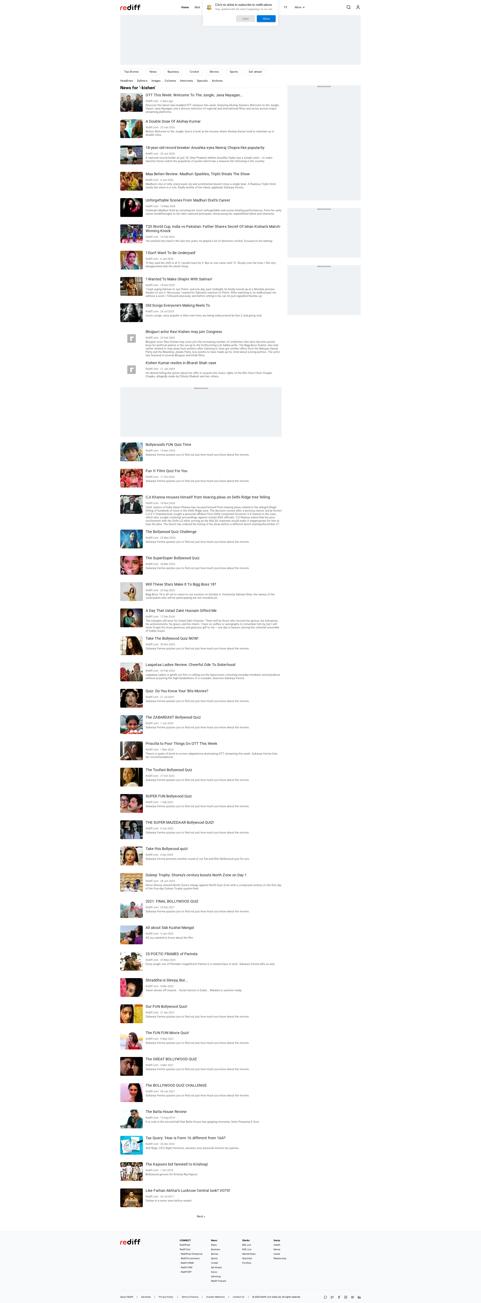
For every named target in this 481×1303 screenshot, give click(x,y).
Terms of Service (190, 1297)
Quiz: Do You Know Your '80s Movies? (177, 691)
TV (285, 7)
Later (245, 18)
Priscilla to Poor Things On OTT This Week (181, 743)
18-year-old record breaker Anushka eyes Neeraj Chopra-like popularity (205, 148)
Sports (234, 71)
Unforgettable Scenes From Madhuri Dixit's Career (188, 200)
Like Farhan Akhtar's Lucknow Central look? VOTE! (188, 1190)
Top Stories (131, 71)
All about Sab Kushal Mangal (170, 928)
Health (277, 1245)
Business (173, 71)
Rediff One (185, 1249)
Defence (142, 80)
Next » (201, 1216)
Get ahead (255, 71)
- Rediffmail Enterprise (191, 1254)
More (298, 7)
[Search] (348, 7)
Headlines (126, 80)
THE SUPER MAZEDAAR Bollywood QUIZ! (180, 822)
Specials (202, 80)
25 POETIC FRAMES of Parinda (171, 954)
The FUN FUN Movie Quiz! (167, 1033)
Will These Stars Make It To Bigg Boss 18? (181, 584)
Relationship (280, 1258)
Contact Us (238, 1297)
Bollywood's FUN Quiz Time (168, 444)
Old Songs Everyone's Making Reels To (178, 305)
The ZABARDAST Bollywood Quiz (173, 717)
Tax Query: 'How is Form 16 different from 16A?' (186, 1138)
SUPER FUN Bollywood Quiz (169, 796)
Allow (266, 18)
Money (277, 1249)
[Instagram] (345, 1297)
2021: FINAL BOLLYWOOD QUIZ (172, 901)
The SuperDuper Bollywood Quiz (173, 558)
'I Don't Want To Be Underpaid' (171, 253)
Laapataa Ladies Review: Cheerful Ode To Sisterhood (190, 665)
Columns (170, 80)
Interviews (186, 80)
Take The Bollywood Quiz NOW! (172, 638)
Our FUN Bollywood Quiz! (166, 1006)
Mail (197, 7)
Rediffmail (185, 1245)
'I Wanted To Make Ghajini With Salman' (179, 279)
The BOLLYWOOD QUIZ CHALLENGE (176, 1085)
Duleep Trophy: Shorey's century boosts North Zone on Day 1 (196, 875)
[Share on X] (332, 1297)
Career (277, 1254)
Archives (217, 80)
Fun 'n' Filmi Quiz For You (167, 471)
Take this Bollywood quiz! (167, 849)
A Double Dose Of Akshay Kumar (173, 121)
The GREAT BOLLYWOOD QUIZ (171, 1059)
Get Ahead (216, 1267)
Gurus (214, 1272)
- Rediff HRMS (187, 1263)
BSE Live (246, 1245)
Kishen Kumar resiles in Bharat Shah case (181, 363)
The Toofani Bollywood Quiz (169, 770)
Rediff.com (266, 1297)
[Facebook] (338, 1297)
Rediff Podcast (218, 1281)
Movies (214, 71)
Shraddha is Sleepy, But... (167, 980)
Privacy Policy (166, 1297)
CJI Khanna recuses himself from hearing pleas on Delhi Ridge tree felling (208, 497)
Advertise (146, 1297)
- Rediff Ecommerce (190, 1258)
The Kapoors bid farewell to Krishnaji (177, 1164)
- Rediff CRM (186, 1267)
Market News (249, 1254)
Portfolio (246, 1263)
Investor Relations (215, 1297)
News (153, 71)
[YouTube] (352, 1297)
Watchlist (247, 1258)
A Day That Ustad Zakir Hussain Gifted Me (181, 610)
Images (156, 80)
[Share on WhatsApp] (325, 1297)
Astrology (216, 1276)
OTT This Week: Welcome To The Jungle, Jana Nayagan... (194, 95)
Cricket (194, 71)
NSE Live (246, 1249)
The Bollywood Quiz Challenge (171, 532)
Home (185, 7)
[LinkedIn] (359, 1297)
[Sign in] (358, 7)
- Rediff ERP (185, 1272)
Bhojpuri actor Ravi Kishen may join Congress (184, 332)
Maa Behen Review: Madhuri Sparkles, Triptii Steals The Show (198, 174)
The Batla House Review (166, 1112)
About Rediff (126, 1297)
